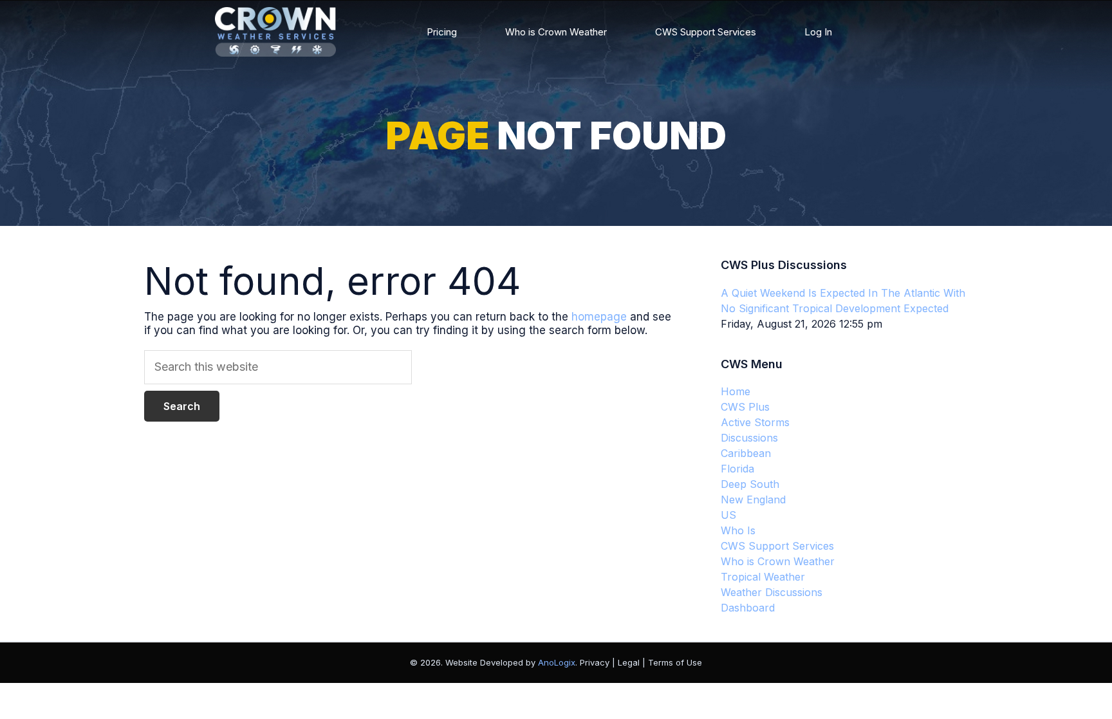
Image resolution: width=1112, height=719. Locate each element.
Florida (737, 468)
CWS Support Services (705, 32)
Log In (818, 32)
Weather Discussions (771, 592)
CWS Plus (745, 406)
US (728, 515)
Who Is (738, 530)
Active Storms (755, 422)
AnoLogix (556, 662)
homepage (599, 316)
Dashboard (748, 607)
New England (753, 499)
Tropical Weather (763, 576)
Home (735, 391)
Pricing (442, 32)
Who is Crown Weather (556, 32)
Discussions (749, 437)
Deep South (750, 484)
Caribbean (746, 453)
